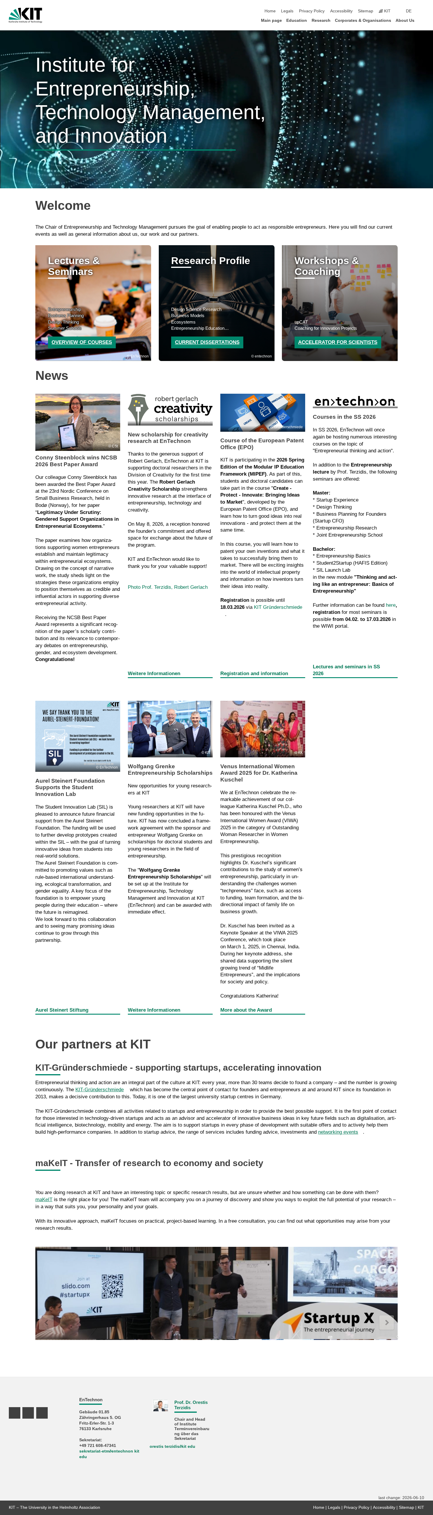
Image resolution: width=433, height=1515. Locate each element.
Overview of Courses (82, 342)
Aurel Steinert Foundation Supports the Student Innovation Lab (70, 787)
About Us (405, 20)
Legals (287, 11)
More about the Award (246, 1010)
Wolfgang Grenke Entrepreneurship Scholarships (170, 769)
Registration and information (254, 673)
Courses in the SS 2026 (344, 417)
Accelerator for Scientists (337, 342)
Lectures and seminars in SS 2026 (346, 670)
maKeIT (43, 1199)
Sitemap (365, 11)
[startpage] (422, 20)
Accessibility (341, 11)
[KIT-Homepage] (25, 15)
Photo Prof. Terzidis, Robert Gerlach (168, 587)
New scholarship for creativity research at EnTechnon (168, 437)
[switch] (422, 11)
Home (270, 11)
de (408, 11)
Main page (271, 20)
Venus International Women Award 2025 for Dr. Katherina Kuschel (259, 773)
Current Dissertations (207, 342)
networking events (338, 1132)
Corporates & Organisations (363, 20)
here (391, 605)
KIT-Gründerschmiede (99, 1089)
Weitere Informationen (154, 673)
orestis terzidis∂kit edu (172, 1446)
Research (321, 20)
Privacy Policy (312, 11)
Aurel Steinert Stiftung (61, 1010)
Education (296, 20)
